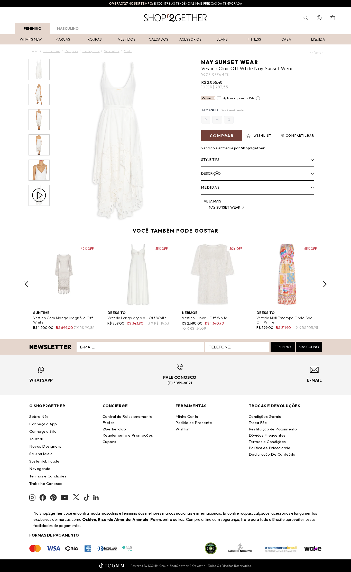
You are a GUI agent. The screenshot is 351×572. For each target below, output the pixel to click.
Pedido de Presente (194, 422)
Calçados (158, 39)
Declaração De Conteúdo (272, 454)
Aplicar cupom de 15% (238, 98)
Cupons (109, 441)
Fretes (109, 422)
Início (34, 51)
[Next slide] (325, 284)
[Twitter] (76, 497)
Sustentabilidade (44, 461)
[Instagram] (32, 497)
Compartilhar (300, 135)
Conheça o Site (43, 431)
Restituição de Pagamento (273, 429)
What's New (31, 39)
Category (91, 51)
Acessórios (190, 39)
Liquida (318, 39)
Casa (286, 39)
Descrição (211, 173)
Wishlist (183, 429)
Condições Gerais (265, 416)
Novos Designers (45, 446)
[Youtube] (64, 497)
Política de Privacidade (270, 447)
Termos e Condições (48, 476)
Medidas (210, 187)
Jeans (222, 39)
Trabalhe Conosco (45, 483)
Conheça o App (43, 423)
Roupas (95, 39)
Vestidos (126, 39)
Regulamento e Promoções (128, 435)
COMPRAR (222, 135)
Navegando (40, 468)
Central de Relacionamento (128, 416)
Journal (36, 438)
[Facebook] (42, 497)
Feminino (32, 28)
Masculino (68, 28)
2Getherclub (114, 429)
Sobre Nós (39, 416)
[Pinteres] (53, 497)
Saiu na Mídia (41, 453)
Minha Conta (187, 416)
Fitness (254, 39)
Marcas (63, 39)
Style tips (210, 159)
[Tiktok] (86, 497)
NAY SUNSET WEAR (229, 62)
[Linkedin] (96, 497)
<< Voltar (316, 52)
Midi (128, 51)
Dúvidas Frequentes (267, 435)
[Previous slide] (26, 284)
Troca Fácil (259, 422)
